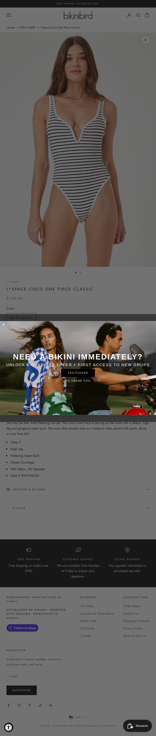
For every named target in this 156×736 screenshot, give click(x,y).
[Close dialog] (3, 324)
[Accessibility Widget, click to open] (8, 727)
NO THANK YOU (78, 380)
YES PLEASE (78, 373)
